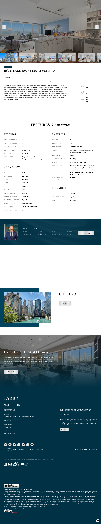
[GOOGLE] (27, 444)
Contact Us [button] (11, 371)
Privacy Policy (67, 424)
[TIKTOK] (23, 444)
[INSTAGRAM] (5, 444)
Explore (65, 303)
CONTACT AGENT (86, 233)
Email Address (64, 414)
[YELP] (18, 444)
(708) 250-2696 (42, 234)
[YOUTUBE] (14, 444)
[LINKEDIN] (10, 444)
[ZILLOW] (32, 444)
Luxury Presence (38, 449)
